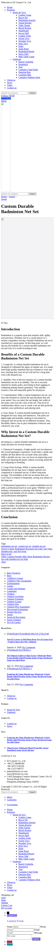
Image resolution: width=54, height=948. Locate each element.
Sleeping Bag (24, 72)
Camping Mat (24, 75)
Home (4, 196)
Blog (9, 575)
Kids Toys (23, 43)
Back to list (6, 554)
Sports (12, 196)
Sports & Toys (19, 12)
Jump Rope (23, 49)
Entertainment (13, 583)
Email (9, 941)
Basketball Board (26, 51)
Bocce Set (23, 17)
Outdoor (11, 594)
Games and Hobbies (16, 588)
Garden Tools (24, 36)
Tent (20, 67)
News (9, 726)
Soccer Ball (23, 33)
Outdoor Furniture (15, 599)
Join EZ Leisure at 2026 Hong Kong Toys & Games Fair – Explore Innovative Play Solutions (30, 640)
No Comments (28, 647)
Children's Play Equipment (19, 581)
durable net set (38, 546)
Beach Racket (24, 28)
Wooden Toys (24, 41)
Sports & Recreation (16, 617)
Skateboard (23, 30)
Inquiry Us (6, 98)
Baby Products (13, 573)
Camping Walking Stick (29, 77)
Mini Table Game (26, 56)
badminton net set (9, 546)
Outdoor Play (13, 604)
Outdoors (17, 59)
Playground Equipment (17, 609)
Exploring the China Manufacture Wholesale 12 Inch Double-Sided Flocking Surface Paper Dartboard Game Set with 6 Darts (29, 676)
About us (11, 695)
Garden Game (24, 15)
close (3, 562)
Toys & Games (14, 622)
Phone (10, 944)
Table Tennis (24, 25)
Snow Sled (23, 54)
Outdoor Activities (15, 596)
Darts (20, 46)
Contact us (12, 698)
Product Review (14, 612)
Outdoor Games (14, 601)
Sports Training (14, 620)
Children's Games (15, 578)
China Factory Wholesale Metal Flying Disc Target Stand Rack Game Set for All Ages (27, 749)
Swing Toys (23, 38)
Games (10, 586)
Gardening (12, 591)
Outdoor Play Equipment (18, 607)
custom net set (24, 546)
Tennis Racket (24, 23)
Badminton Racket (26, 20)
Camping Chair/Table (28, 69)
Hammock (23, 64)
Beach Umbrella (25, 62)
